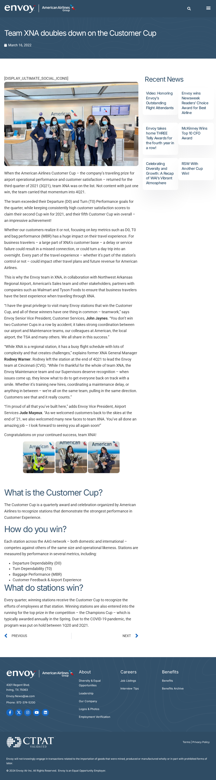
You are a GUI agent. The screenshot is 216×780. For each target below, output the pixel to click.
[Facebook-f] (10, 712)
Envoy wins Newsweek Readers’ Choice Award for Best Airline (195, 103)
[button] (189, 8)
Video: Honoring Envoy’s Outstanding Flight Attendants (159, 100)
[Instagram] (27, 712)
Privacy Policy (201, 742)
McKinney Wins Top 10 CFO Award (194, 133)
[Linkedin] (45, 712)
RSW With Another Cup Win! (192, 168)
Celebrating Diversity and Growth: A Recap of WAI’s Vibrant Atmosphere (160, 173)
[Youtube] (36, 712)
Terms (186, 742)
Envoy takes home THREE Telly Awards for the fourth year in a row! (160, 138)
